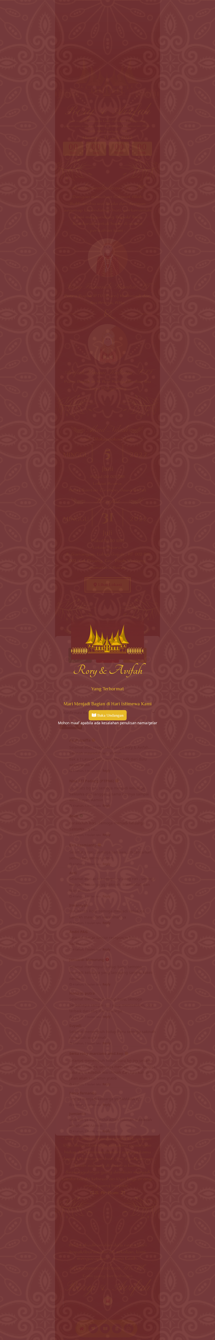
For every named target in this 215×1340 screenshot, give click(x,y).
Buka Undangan (110, 715)
